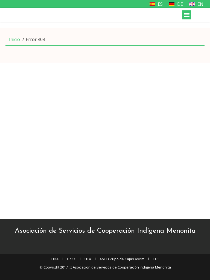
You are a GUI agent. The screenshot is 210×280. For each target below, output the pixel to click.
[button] (186, 14)
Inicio (14, 39)
